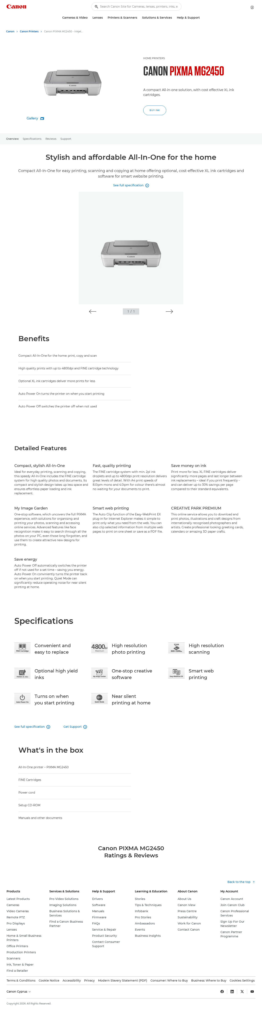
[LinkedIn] (232, 991)
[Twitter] (242, 991)
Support (65, 138)
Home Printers (154, 58)
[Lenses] (104, 18)
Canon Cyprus (17, 991)
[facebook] (222, 991)
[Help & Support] (201, 18)
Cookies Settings (242, 980)
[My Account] (252, 7)
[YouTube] (252, 991)
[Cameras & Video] (89, 18)
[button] (92, 311)
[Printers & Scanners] (138, 18)
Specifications (32, 138)
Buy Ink (155, 110)
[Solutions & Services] (173, 18)
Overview (12, 138)
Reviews (50, 138)
